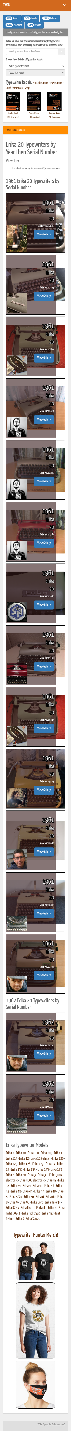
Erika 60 (50, 1197)
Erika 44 (27, 1191)
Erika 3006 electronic (32, 1180)
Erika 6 (40, 1197)
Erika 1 (10, 1153)
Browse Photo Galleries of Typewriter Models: (24, 59)
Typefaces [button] (14, 25)
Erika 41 (49, 1186)
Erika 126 (24, 1164)
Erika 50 (29, 1197)
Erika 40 (37, 1186)
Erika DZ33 (12, 1208)
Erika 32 (51, 1180)
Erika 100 (33, 1153)
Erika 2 (10, 1175)
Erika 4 (27, 1186)
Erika (15, 130)
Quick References (14, 88)
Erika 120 (58, 1158)
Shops (28, 88)
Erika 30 (42, 1175)
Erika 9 (13, 1202)
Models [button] (31, 18)
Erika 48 (51, 1191)
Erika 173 (56, 1169)
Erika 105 (46, 1153)
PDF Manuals (56, 83)
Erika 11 (59, 1153)
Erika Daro (37, 1202)
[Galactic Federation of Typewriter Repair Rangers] (35, 1320)
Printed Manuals (41, 83)
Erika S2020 (33, 1219)
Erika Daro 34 (53, 1202)
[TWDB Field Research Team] (35, 1385)
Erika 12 (24, 1158)
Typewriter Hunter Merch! (35, 1235)
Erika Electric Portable (33, 1208)
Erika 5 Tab (15, 1197)
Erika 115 (11, 1158)
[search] (35, 66)
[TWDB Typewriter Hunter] (35, 1260)
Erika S (20, 1219)
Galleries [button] (50, 18)
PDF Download (13, 117)
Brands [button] (12, 18)
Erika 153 (30, 1169)
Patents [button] (35, 25)
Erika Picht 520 (31, 1213)
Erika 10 (21, 1153)
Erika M (52, 1208)
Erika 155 (43, 1169)
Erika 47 (39, 1191)
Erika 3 (32, 1175)
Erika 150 (16, 1169)
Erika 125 (11, 1164)
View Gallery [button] (44, 234)
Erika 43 (16, 1191)
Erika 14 (50, 1164)
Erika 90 (24, 1202)
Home (8, 130)
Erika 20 (21, 1175)
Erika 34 (16, 1186)
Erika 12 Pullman (40, 1158)
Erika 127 (38, 1164)
